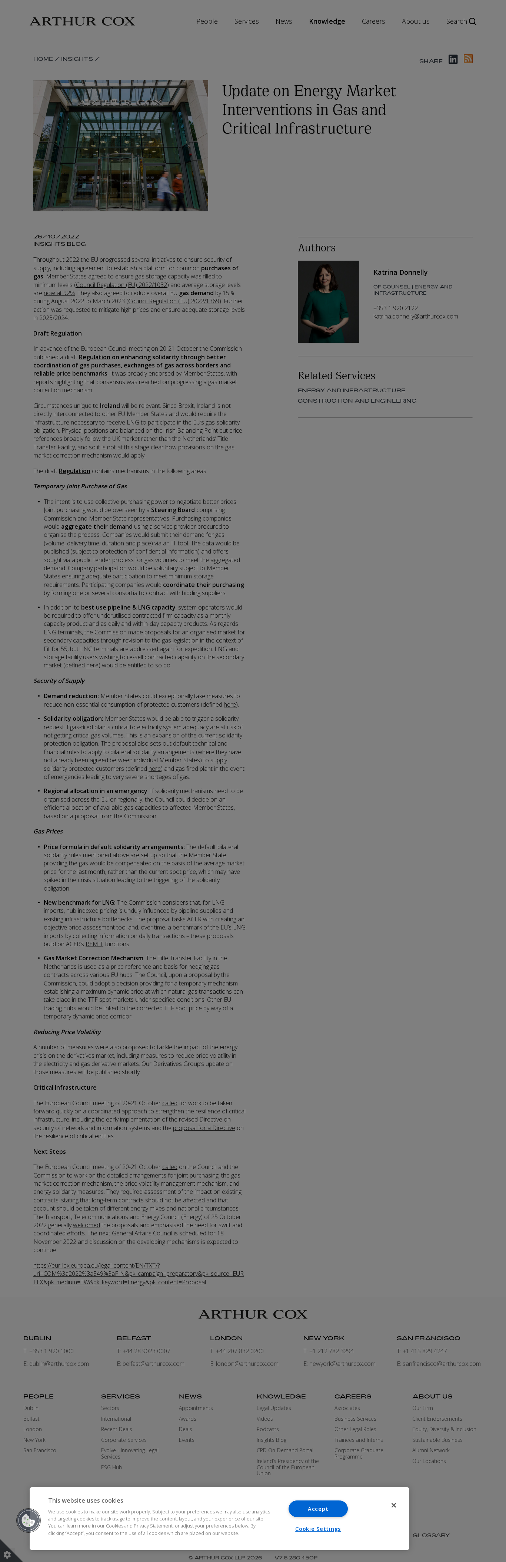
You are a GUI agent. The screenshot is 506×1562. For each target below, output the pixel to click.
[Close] (394, 1505)
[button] (28, 1520)
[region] (219, 1518)
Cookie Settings (318, 1528)
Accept (318, 1508)
